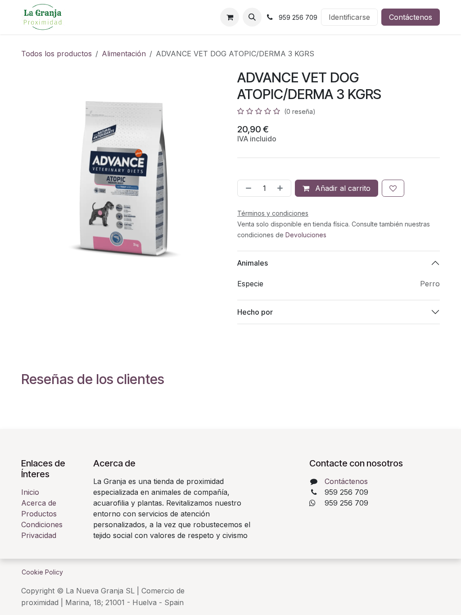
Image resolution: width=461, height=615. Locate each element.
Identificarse (349, 17)
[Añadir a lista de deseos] (393, 188)
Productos (39, 513)
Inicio (30, 492)
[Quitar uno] (247, 188)
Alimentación (124, 53)
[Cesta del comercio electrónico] (229, 17)
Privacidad (38, 535)
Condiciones (42, 524)
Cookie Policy (42, 572)
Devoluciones (305, 235)
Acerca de (38, 502)
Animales (252, 262)
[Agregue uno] (282, 188)
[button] (252, 17)
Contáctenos (410, 17)
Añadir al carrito (342, 188)
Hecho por (255, 312)
